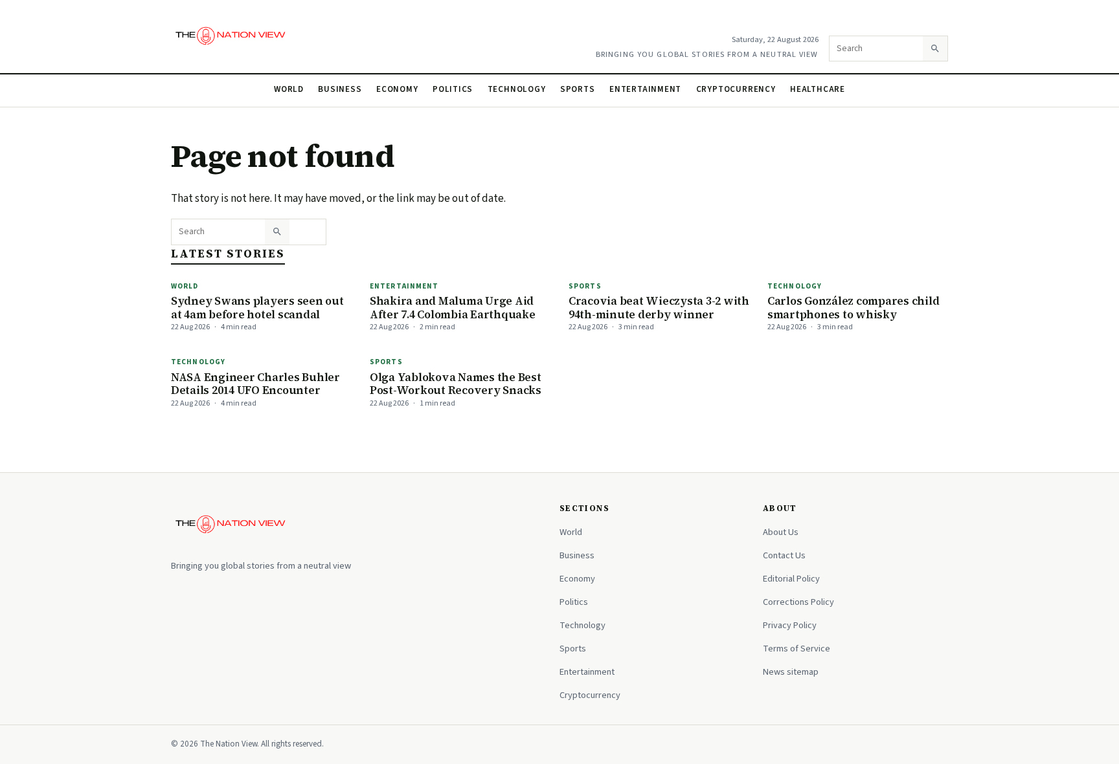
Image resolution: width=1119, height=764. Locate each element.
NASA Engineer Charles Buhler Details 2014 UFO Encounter (255, 383)
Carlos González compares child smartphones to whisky (853, 307)
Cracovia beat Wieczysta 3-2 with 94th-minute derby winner (659, 307)
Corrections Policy (798, 602)
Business (339, 89)
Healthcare (817, 89)
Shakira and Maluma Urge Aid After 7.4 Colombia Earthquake (453, 307)
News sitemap (791, 672)
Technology (517, 89)
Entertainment (645, 89)
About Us (780, 532)
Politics (453, 89)
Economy (397, 89)
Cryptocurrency (736, 89)
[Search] (935, 48)
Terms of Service (796, 648)
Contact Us (784, 555)
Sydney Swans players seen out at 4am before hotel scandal (257, 307)
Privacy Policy (790, 625)
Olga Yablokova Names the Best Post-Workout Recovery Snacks (455, 383)
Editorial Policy (791, 578)
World (289, 89)
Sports (577, 89)
